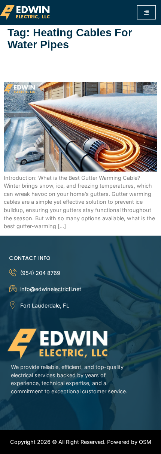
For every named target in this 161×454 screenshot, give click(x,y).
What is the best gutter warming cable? (68, 66)
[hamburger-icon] (146, 12)
